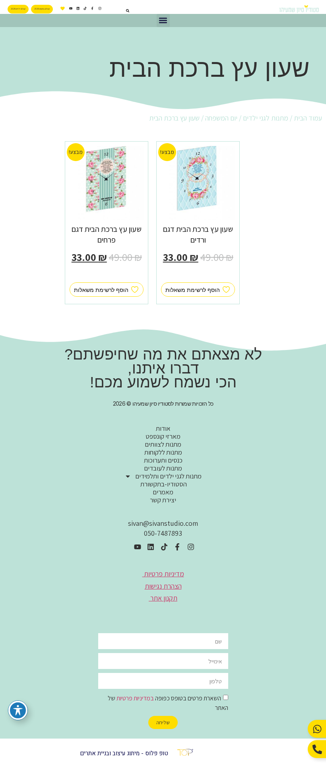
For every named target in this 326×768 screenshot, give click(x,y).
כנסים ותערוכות (163, 460)
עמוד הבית (308, 117)
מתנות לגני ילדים (265, 117)
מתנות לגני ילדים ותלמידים (168, 476)
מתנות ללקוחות (163, 452)
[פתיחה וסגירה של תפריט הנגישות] (17, 710)
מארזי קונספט (163, 436)
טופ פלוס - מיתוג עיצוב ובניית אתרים (124, 753)
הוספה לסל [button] (198, 275)
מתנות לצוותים (163, 444)
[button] (163, 20)
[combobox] (118, 10)
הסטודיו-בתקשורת (163, 484)
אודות (163, 428)
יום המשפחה (221, 117)
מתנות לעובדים (163, 468)
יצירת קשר (163, 500)
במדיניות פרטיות (135, 698)
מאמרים (163, 492)
